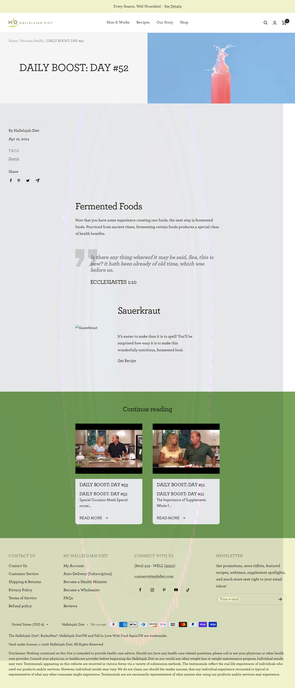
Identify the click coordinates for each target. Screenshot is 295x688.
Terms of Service (23, 598)
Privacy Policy (20, 590)
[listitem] (11, 180)
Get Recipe (127, 361)
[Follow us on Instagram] (152, 590)
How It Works (118, 23)
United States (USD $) (27, 624)
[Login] (275, 23)
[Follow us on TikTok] (188, 590)
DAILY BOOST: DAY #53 (103, 484)
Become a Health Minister (85, 582)
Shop (184, 23)
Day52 (14, 159)
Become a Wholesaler (81, 590)
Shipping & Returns (25, 582)
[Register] (280, 599)
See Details (173, 6)
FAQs (68, 598)
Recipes (143, 23)
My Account (73, 566)
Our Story (165, 23)
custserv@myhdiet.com (153, 576)
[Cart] (284, 23)
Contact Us (18, 566)
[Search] (266, 23)
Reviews (70, 606)
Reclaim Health (32, 41)
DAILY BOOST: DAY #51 (181, 484)
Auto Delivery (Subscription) (87, 574)
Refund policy (20, 606)
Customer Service (24, 574)
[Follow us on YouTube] (176, 590)
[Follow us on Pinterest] (164, 590)
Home (13, 41)
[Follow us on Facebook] (140, 590)
